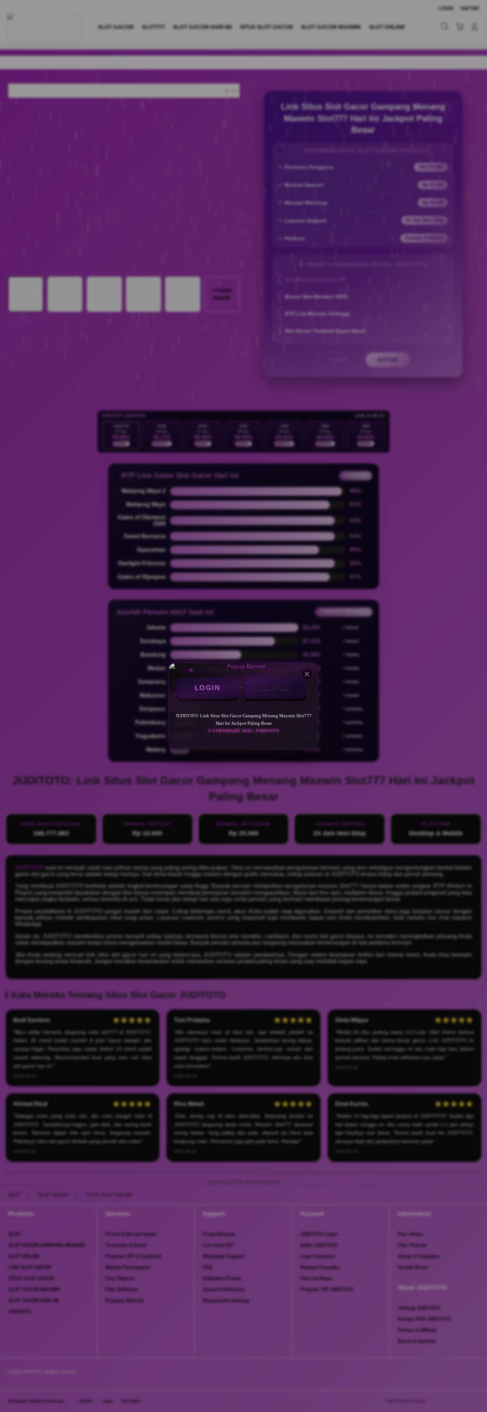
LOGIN (207, 688)
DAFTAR (275, 688)
